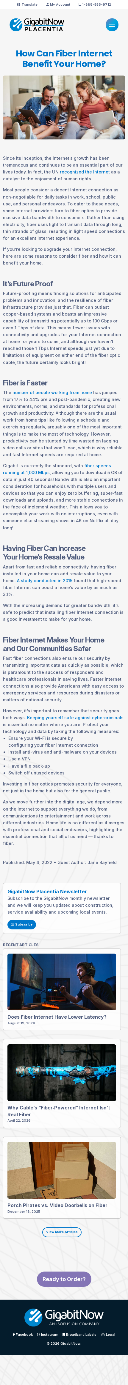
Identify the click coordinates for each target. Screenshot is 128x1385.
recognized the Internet (85, 171)
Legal (110, 1335)
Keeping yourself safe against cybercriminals (75, 717)
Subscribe (23, 924)
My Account (59, 4)
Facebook (24, 1335)
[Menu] (112, 24)
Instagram (49, 1335)
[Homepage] (37, 24)
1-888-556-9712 (96, 4)
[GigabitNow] (63, 1319)
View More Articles (62, 1232)
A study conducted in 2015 (44, 580)
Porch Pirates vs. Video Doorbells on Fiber (57, 1205)
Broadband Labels (80, 1335)
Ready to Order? (64, 1279)
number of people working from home (52, 392)
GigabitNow (70, 1343)
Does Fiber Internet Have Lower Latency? (57, 1017)
